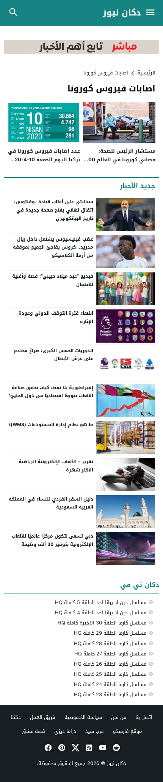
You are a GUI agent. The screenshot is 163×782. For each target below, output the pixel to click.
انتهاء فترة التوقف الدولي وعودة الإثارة (56, 317)
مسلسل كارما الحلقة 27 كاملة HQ (110, 653)
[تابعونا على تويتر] (75, 747)
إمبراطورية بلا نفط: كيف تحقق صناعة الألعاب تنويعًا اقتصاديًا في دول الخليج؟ (51, 391)
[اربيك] (81, 52)
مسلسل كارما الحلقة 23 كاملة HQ (110, 694)
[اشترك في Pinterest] (61, 747)
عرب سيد (94, 731)
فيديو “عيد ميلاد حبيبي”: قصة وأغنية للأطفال (52, 280)
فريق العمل (42, 717)
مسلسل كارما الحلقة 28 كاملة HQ (110, 643)
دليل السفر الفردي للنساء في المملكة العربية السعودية (51, 503)
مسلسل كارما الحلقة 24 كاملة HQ (110, 684)
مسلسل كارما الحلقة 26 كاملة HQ (110, 664)
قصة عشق (33, 731)
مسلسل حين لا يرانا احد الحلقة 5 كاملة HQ (100, 602)
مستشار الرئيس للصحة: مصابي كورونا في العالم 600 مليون (120, 159)
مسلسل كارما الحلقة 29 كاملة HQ (110, 633)
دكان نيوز (122, 13)
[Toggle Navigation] (152, 13)
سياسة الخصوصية (83, 717)
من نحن (118, 717)
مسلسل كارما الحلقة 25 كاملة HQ (110, 674)
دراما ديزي (65, 731)
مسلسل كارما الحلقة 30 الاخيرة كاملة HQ (102, 622)
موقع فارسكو (127, 731)
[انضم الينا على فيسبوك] (47, 747)
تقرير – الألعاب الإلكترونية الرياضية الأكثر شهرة (56, 465)
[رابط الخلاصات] (88, 747)
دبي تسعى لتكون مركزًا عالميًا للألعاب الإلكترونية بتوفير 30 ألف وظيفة (52, 540)
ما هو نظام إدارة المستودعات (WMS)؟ (50, 424)
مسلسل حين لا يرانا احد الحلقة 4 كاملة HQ (100, 612)
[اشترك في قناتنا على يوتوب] (102, 747)
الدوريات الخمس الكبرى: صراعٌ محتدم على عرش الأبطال (53, 354)
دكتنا (16, 717)
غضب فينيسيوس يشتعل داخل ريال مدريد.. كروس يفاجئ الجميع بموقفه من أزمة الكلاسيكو (53, 247)
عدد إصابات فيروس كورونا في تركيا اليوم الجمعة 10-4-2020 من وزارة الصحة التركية (44, 159)
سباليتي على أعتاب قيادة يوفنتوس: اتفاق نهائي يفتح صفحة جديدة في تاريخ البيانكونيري (53, 210)
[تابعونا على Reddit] (116, 747)
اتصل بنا (143, 717)
